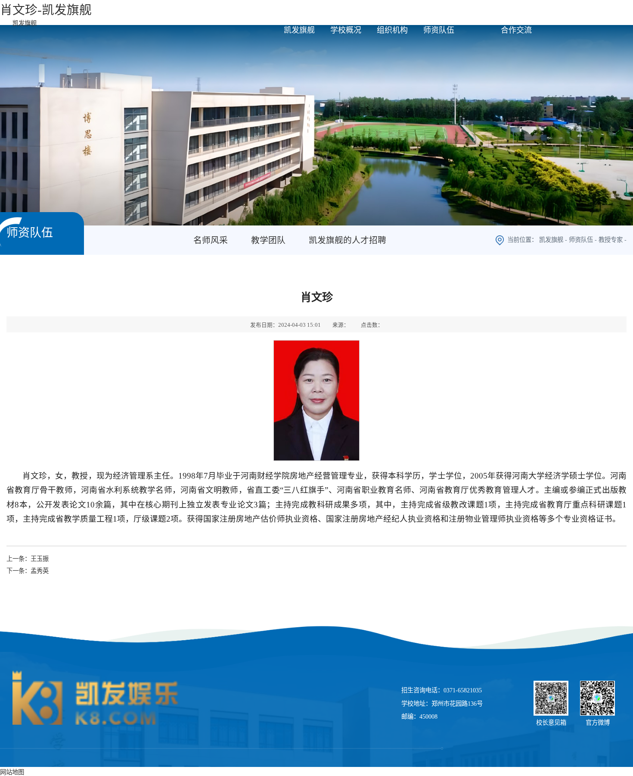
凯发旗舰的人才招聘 (347, 240)
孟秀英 (40, 570)
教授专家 (611, 239)
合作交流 (516, 30)
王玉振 (40, 558)
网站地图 (12, 772)
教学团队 (268, 240)
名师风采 (210, 240)
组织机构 (392, 30)
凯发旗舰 (24, 23)
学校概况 (345, 30)
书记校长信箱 (603, 12)
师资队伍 (438, 30)
